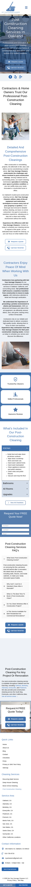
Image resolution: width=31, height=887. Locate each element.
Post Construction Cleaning (12, 789)
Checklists (6, 758)
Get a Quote (7, 885)
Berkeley (25, 685)
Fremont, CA (7, 817)
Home (5, 744)
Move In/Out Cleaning (10, 786)
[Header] (26, 7)
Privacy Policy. (12, 880)
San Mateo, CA (8, 827)
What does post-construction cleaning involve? (17, 559)
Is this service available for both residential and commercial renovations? (16, 614)
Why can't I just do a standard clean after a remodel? (14, 586)
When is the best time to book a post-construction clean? (16, 596)
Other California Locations (11, 837)
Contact (5, 754)
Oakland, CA (7, 800)
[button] (15, 558)
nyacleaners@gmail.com (13, 858)
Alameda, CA (7, 804)
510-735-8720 (9, 853)
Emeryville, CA (8, 810)
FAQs (4, 761)
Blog (4, 751)
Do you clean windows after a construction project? (17, 605)
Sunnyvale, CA (8, 834)
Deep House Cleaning (10, 782)
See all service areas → (10, 696)
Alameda (5, 688)
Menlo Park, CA (8, 820)
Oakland (18, 685)
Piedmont (23, 688)
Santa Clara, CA (8, 830)
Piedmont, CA (7, 814)
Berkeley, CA (7, 807)
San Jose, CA (7, 824)
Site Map (20, 880)
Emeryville (12, 688)
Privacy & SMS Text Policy (12, 764)
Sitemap (5, 768)
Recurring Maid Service (11, 779)
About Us (6, 748)
